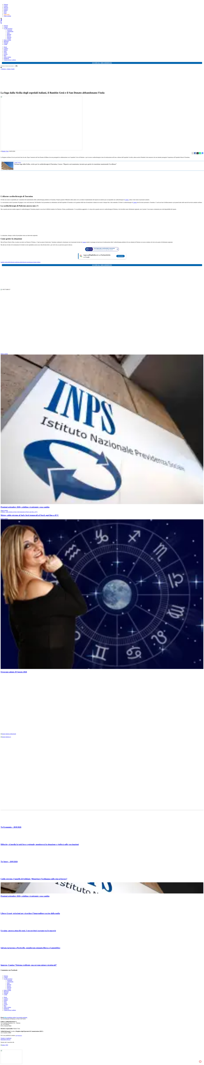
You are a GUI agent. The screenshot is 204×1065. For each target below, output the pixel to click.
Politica (6, 10)
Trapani (9, 38)
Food (5, 13)
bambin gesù (4, 262)
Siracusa (6, 7)
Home (5, 47)
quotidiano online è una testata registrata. (14, 1017)
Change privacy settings (10, 60)
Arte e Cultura (7, 57)
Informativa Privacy (6, 1039)
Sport (5, 11)
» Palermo (3, 69)
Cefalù (5, 44)
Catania (6, 6)
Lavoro (5, 54)
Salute (5, 52)
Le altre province (8, 28)
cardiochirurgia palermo (13, 262)
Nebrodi (6, 43)
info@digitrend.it (18, 1035)
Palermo (6, 4)
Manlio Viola (5, 151)
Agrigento (9, 30)
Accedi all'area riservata (102, 63)
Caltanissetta (10, 31)
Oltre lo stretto (7, 16)
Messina (9, 34)
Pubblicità (6, 58)
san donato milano (35, 262)
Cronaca (6, 8)
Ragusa (9, 35)
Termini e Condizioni (6, 1038)
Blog (5, 55)
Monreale (6, 41)
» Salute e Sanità (10, 69)
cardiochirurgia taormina (25, 262)
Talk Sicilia (6, 14)
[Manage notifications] (200, 1061)
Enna (8, 32)
